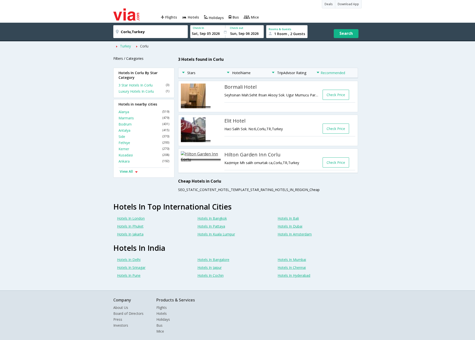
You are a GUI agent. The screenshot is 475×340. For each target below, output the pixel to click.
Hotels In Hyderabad (294, 275)
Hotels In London (131, 218)
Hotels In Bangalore (213, 259)
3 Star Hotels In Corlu (144, 85)
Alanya (144, 111)
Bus (159, 325)
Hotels (161, 313)
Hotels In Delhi (129, 259)
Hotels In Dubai (290, 226)
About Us (120, 307)
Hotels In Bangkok (212, 218)
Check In (198, 28)
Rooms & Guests (280, 29)
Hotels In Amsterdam (295, 234)
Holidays (163, 319)
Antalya (144, 130)
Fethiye (144, 142)
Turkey (125, 46)
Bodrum (144, 124)
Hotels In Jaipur (209, 267)
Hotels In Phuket (130, 226)
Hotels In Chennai (292, 267)
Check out (236, 28)
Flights (161, 307)
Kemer (144, 149)
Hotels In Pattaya (211, 226)
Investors (120, 325)
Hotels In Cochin (210, 275)
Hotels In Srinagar (131, 267)
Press (117, 319)
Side (144, 136)
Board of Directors (128, 313)
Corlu (144, 46)
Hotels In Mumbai (292, 259)
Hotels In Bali (288, 218)
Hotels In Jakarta (130, 234)
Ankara (144, 161)
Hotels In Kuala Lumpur (216, 234)
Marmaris (144, 118)
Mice (160, 331)
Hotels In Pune (129, 275)
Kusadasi (144, 155)
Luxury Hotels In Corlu (144, 91)
